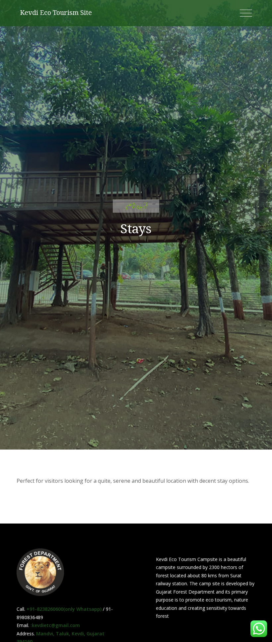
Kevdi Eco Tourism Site (56, 12)
